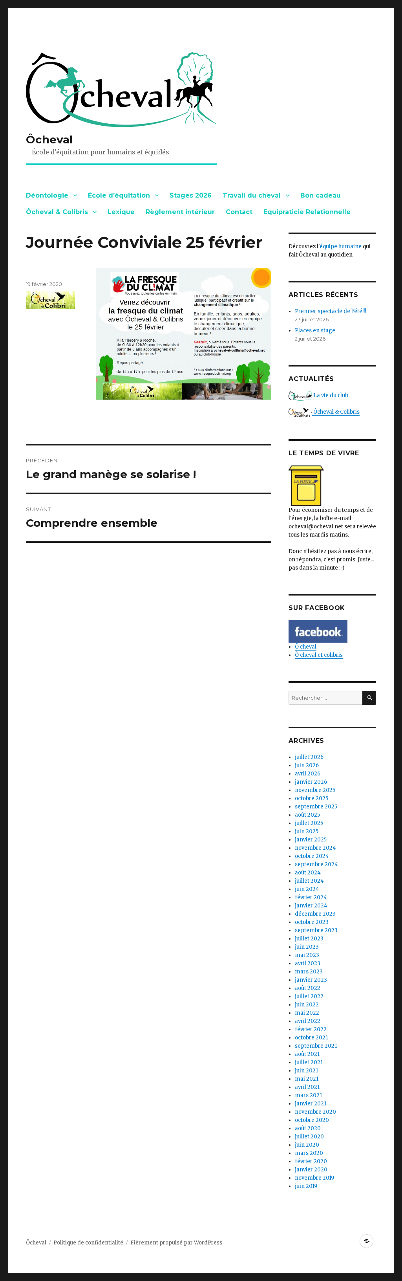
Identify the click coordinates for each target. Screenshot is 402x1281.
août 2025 (307, 815)
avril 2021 (307, 1087)
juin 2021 (306, 1070)
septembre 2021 (316, 1046)
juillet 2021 (309, 1062)
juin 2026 (307, 765)
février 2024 (311, 897)
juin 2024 (307, 889)
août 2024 (308, 872)
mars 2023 (309, 971)
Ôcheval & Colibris (57, 212)
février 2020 (311, 1161)
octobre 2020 (312, 1120)
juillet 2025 (309, 823)
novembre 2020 (315, 1112)
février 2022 (311, 1029)
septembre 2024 (316, 864)
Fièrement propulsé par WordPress (176, 1242)
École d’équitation (119, 195)
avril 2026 (307, 773)
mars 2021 (308, 1095)
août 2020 (308, 1128)
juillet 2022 (309, 996)
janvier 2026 (311, 782)
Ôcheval (49, 139)
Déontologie (47, 195)
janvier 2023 (311, 980)
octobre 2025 (311, 798)
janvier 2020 (311, 1169)
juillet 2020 (309, 1136)
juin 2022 (307, 1004)
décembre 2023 (315, 914)
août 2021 (307, 1054)
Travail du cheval (252, 195)
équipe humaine (341, 246)
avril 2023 (307, 963)
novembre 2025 (315, 790)
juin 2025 (306, 831)
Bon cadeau (320, 195)
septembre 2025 (316, 806)
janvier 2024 (311, 905)
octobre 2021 (311, 1037)
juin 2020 (307, 1145)
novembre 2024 (315, 848)
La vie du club (330, 395)
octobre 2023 (312, 922)
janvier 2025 (311, 839)
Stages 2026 (191, 195)
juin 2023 (307, 947)
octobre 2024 (312, 856)
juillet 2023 (309, 938)
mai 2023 (307, 955)
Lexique (121, 212)
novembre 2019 (314, 1178)
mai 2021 (306, 1079)
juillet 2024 (309, 881)
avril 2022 (307, 1021)
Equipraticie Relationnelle (307, 212)
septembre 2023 (316, 930)
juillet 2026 (309, 757)
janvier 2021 (310, 1103)
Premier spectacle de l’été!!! (330, 311)
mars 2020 (309, 1153)
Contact (239, 212)
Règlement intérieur (180, 212)
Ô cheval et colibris (319, 655)
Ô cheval (305, 646)
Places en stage (315, 330)
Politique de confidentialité (88, 1242)
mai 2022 (307, 1013)
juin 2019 (306, 1186)
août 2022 (307, 988)
